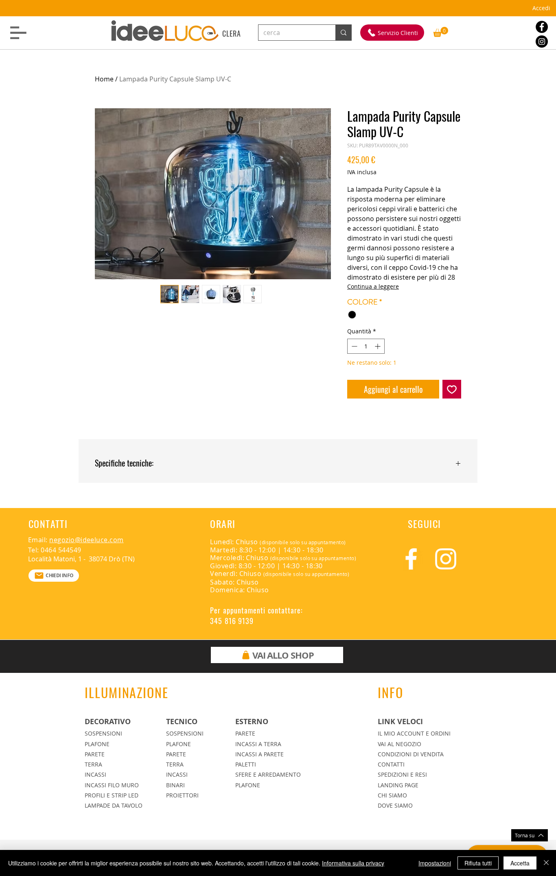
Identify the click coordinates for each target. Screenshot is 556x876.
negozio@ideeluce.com (86, 539)
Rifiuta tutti (478, 863)
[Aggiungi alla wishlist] (451, 389)
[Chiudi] (546, 862)
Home (104, 78)
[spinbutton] (366, 346)
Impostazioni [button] (434, 863)
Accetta (520, 863)
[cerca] (343, 32)
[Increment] (378, 346)
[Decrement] (353, 346)
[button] (18, 32)
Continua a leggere (373, 286)
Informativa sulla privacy (353, 863)
